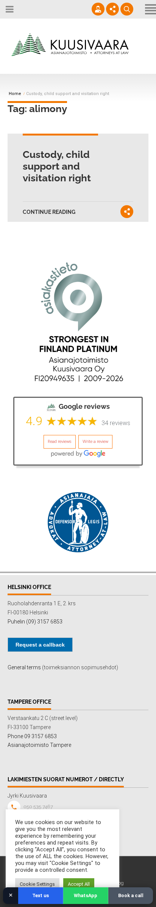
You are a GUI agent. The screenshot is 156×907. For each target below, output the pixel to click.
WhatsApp (85, 895)
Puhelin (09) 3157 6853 (35, 622)
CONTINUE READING (49, 212)
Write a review (95, 441)
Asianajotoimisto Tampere (39, 745)
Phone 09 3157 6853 (32, 736)
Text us (40, 895)
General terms (24, 667)
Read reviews (60, 441)
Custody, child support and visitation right (57, 166)
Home (15, 94)
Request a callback (40, 645)
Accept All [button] (79, 884)
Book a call (131, 895)
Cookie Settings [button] (37, 884)
